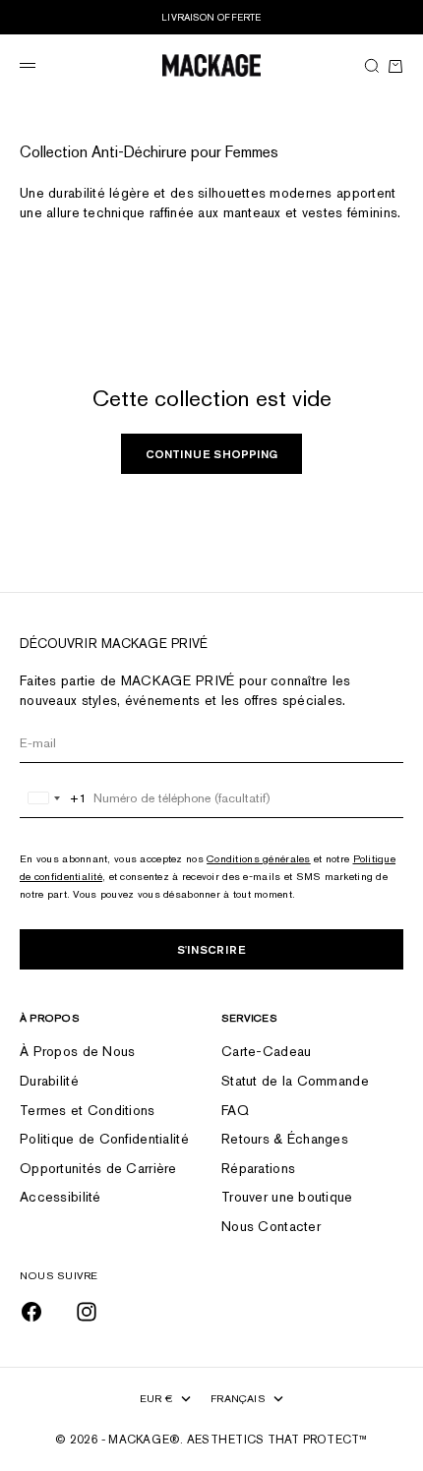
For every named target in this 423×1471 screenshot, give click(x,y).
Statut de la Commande (295, 1080)
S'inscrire (211, 949)
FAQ (235, 1110)
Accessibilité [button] (60, 1197)
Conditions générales (259, 858)
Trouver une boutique (287, 1197)
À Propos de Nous (77, 1051)
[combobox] (54, 798)
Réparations (258, 1168)
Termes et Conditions (87, 1110)
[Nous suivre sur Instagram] (86, 1312)
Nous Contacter (271, 1226)
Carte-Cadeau (266, 1051)
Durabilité (49, 1080)
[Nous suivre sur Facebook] (31, 1312)
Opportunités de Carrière (98, 1168)
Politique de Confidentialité (104, 1138)
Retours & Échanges (284, 1138)
